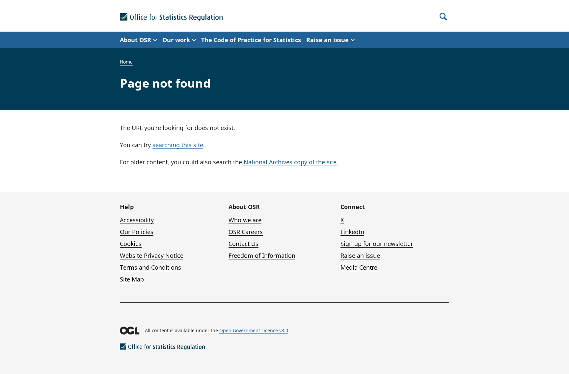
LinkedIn (352, 232)
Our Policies (136, 232)
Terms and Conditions (150, 267)
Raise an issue (360, 255)
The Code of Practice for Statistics (251, 40)
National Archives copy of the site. (291, 162)
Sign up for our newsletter (376, 244)
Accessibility (137, 220)
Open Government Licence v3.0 (253, 330)
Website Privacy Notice (151, 255)
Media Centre (358, 267)
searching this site (177, 145)
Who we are (245, 220)
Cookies (131, 244)
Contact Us (243, 244)
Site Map (132, 279)
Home (126, 62)
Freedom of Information (262, 255)
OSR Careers (246, 232)
